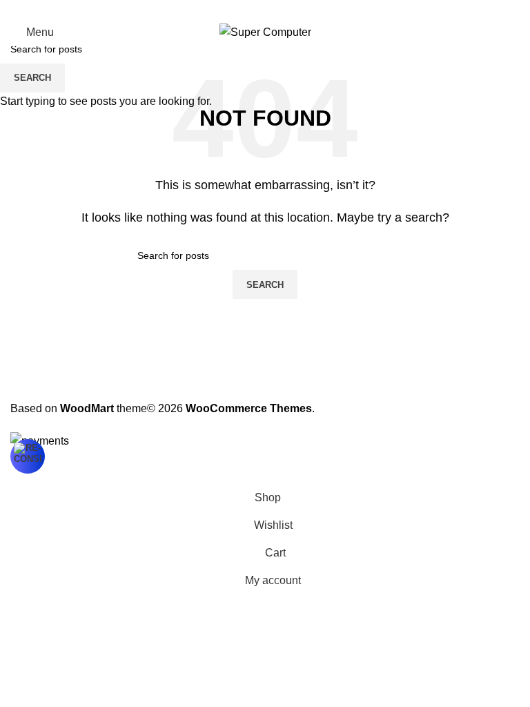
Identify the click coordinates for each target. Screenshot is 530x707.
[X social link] (248, 9)
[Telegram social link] (298, 9)
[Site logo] (265, 31)
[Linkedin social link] (281, 9)
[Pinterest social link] (265, 9)
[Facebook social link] (232, 9)
